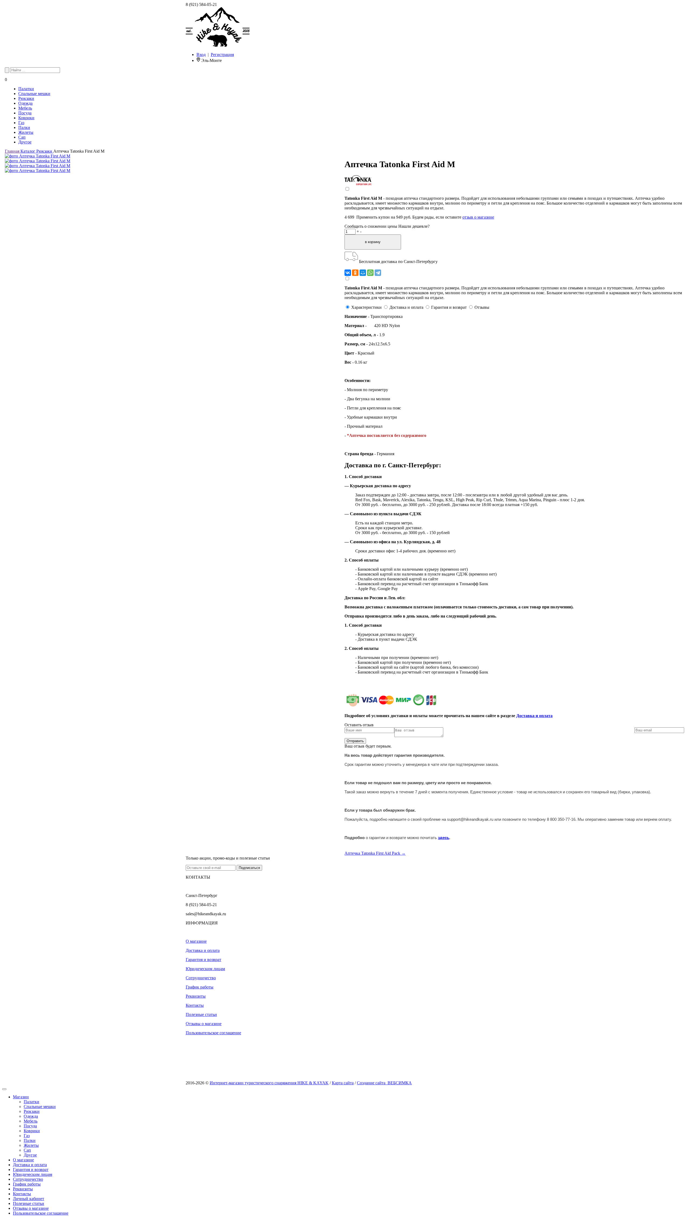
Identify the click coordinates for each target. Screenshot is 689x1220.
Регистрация (222, 54)
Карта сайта (343, 1083)
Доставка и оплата (534, 715)
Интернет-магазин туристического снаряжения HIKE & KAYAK (269, 1083)
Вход (201, 54)
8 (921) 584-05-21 (201, 4)
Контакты (195, 1005)
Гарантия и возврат (203, 959)
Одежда (25, 103)
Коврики (26, 117)
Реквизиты (196, 996)
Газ (21, 122)
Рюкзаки (26, 98)
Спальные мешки (34, 93)
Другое (24, 142)
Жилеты (25, 132)
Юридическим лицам (205, 968)
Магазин (21, 1097)
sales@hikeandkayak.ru (206, 914)
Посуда (24, 113)
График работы (199, 987)
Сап (22, 137)
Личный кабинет (28, 1198)
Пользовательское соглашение (213, 1032)
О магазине (196, 941)
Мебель (25, 108)
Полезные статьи (201, 1014)
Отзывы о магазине (204, 1023)
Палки (24, 127)
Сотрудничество (201, 978)
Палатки (26, 88)
